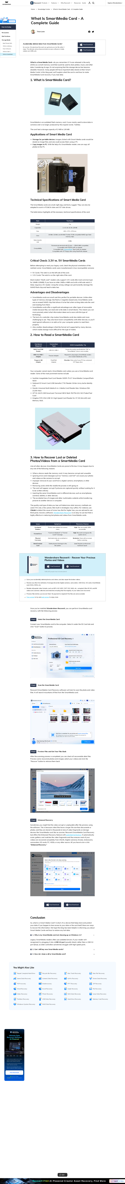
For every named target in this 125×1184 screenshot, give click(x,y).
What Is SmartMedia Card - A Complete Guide (8, 54)
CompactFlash (68, 249)
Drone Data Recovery (100, 978)
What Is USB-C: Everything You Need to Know (8, 51)
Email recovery (47, 984)
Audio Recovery (73, 989)
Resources (77, 3)
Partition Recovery (23, 999)
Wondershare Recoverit (62, 513)
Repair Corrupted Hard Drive (26, 973)
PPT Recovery (72, 984)
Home (33, 9)
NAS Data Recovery (74, 994)
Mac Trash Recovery (74, 973)
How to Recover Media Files (7, 49)
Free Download (88, 44)
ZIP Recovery (97, 984)
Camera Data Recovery (49, 978)
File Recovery (97, 989)
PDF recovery (21, 984)
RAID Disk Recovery (48, 1004)
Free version (30, 597)
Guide (84, 3)
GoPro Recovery (73, 978)
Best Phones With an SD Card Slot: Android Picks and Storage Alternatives (8, 43)
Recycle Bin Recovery (49, 973)
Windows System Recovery (26, 1004)
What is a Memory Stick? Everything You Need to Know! (7, 46)
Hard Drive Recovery (74, 999)
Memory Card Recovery (100, 999)
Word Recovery (22, 989)
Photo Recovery (47, 994)
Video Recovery (22, 994)
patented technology (73, 835)
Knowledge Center (44, 9)
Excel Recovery (47, 989)
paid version (45, 597)
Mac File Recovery (99, 973)
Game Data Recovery (24, 978)
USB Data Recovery (48, 999)
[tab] (62, 935)
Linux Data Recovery (99, 994)
